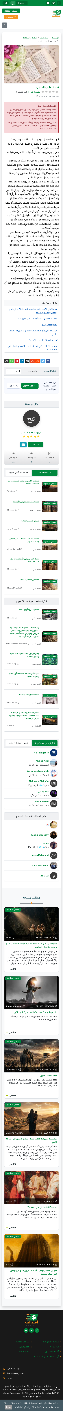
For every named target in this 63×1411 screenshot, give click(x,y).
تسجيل (12, 385)
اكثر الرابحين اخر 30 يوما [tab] (45, 743)
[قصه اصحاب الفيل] (31, 1055)
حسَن (8, 1264)
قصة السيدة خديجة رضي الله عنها (26, 502)
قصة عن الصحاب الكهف (29, 580)
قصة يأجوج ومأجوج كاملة (29, 610)
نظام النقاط (23, 1351)
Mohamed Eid (12, 510)
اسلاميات (44, 37)
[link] (31, 436)
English (21, 3)
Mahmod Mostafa (13, 588)
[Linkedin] (22, 361)
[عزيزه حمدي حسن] (31, 418)
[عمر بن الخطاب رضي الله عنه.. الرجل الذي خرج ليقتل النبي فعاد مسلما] (31, 1250)
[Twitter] (43, 361)
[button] (6, 361)
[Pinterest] (17, 361)
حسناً (8, 1407)
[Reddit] (37, 361)
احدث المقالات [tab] (45, 472)
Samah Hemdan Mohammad (16, 644)
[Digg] (27, 361)
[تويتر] (53, 3)
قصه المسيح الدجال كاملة (29, 694)
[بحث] (4, 25)
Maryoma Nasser (14, 1133)
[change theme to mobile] (5, 3)
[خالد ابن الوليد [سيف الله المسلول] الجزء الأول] (31, 992)
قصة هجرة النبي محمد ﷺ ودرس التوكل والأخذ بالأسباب (24, 540)
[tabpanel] (31, 778)
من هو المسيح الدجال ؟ (30, 521)
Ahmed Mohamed (14, 1006)
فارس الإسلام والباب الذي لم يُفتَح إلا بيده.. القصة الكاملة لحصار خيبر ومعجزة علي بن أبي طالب (24, 715)
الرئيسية (55, 37)
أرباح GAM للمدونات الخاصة (46, 1356)
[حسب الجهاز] (12, 3)
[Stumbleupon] (32, 361)
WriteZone (11, 491)
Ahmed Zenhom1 (13, 549)
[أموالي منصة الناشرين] (56, 13)
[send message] (23, 444)
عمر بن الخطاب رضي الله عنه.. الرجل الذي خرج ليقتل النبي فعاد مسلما (32, 348)
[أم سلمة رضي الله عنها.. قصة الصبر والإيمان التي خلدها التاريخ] (31, 1119)
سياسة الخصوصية (51, 1341)
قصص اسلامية (30, 37)
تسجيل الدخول (29, 385)
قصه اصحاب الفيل (49, 325)
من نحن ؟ (54, 1346)
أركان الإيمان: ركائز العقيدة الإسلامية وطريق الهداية (24, 655)
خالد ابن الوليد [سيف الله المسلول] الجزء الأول (37, 318)
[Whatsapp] (11, 361)
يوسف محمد (11, 664)
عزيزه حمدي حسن (31, 432)
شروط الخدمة (22, 1341)
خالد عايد (9, 1201)
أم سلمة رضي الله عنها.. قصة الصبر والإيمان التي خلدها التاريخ (33, 332)
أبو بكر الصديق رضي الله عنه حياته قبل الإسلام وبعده (24, 560)
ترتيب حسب (32, 371)
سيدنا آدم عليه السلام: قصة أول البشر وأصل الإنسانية (24, 674)
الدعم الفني (24, 1346)
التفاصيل (13, 969)
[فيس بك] (59, 3)
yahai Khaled (12, 529)
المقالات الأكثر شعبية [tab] (18, 472)
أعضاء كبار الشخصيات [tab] (18, 743)
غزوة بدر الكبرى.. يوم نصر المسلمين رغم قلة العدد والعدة (23, 482)
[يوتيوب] (48, 3)
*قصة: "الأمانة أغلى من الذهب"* (43, 340)
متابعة (36, 444)
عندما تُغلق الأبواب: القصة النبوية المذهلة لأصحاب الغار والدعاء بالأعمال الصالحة (33, 311)
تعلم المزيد (18, 1407)
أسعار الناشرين (52, 1351)
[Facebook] (48, 361)
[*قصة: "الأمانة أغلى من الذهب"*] (31, 1187)
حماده (9, 725)
